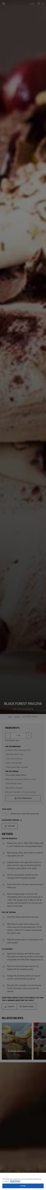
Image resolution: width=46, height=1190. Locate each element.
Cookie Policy (15, 1181)
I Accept (23, 1186)
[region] (23, 1181)
